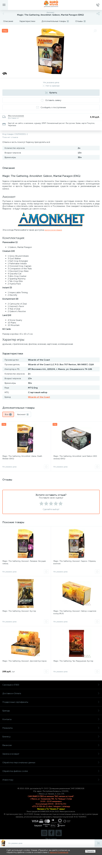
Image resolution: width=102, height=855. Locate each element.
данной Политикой (59, 852)
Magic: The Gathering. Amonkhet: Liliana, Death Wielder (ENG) (22, 457)
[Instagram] (44, 833)
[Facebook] (51, 833)
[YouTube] (58, 833)
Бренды (6, 710)
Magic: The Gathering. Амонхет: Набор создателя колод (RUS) (74, 612)
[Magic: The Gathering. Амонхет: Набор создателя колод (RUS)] (76, 593)
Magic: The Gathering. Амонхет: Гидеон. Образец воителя (74, 562)
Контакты (7, 719)
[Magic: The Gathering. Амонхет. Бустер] (25, 593)
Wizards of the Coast (39, 397)
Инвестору (7, 779)
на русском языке (53, 230)
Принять (90, 851)
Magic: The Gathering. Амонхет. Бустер (19, 611)
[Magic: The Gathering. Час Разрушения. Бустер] (76, 643)
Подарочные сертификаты (15, 702)
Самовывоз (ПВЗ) (10, 684)
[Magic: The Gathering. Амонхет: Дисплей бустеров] (25, 643)
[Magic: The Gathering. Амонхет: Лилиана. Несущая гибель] (25, 543)
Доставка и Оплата (11, 693)
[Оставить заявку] (46, 467)
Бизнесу (6, 736)
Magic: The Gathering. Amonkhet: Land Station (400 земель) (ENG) (75, 457)
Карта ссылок (51, 838)
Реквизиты (7, 728)
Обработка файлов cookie (15, 771)
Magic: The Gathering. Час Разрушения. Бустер (73, 661)
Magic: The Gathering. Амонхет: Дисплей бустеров (24, 661)
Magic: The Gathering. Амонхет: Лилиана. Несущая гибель (24, 562)
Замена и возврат (10, 754)
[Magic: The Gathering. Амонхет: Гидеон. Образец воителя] (76, 543)
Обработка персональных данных (18, 762)
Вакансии (7, 745)
